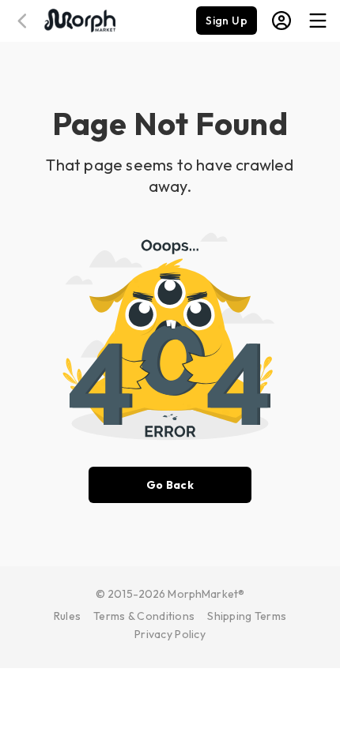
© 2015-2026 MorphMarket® (170, 594)
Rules (67, 616)
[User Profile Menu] (281, 20)
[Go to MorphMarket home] (79, 19)
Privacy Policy (170, 634)
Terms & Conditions (144, 616)
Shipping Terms (246, 616)
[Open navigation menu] (318, 20)
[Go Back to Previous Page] (24, 21)
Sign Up (226, 20)
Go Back (170, 485)
